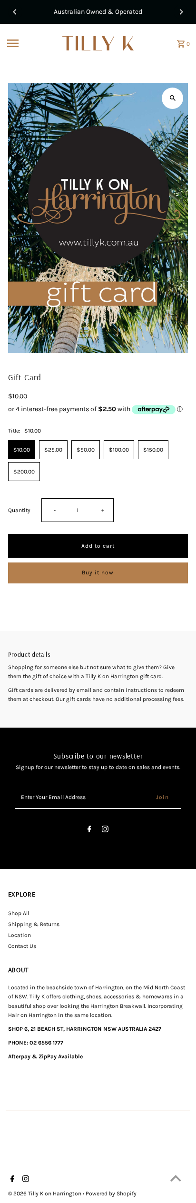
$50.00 (86, 449)
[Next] (181, 12)
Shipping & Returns (33, 924)
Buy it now (98, 572)
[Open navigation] (31, 43)
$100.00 (119, 449)
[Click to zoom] (172, 98)
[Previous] (15, 12)
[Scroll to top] (175, 1178)
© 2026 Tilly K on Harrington (45, 1193)
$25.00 (53, 449)
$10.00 (21, 449)
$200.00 (24, 471)
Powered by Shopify (111, 1193)
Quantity (19, 510)
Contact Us (22, 946)
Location (19, 935)
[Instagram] (105, 831)
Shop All (18, 913)
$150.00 (153, 449)
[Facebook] (89, 831)
